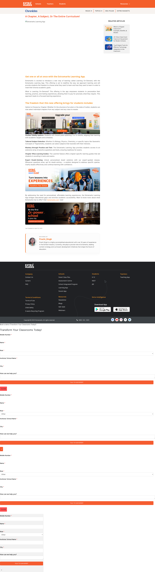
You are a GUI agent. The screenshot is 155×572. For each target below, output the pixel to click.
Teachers (50, 4)
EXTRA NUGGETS (123, 11)
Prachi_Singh (45, 239)
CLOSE (3, 389)
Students (62, 4)
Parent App (62, 291)
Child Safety (29, 308)
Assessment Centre (65, 281)
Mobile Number (6, 335)
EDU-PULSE (109, 11)
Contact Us (29, 277)
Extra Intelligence (99, 297)
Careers (28, 281)
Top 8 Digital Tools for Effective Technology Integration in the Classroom (121, 48)
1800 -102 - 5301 (83, 320)
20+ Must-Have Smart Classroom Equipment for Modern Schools (121, 39)
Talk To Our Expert (76, 382)
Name (2, 342)
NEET (94, 281)
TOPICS (98, 11)
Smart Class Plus (64, 277)
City (2, 366)
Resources (124, 4)
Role (2, 350)
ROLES (88, 11)
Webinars (62, 310)
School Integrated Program (68, 284)
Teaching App (125, 277)
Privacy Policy (30, 304)
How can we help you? (8, 373)
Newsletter (62, 300)
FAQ (26, 284)
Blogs (60, 303)
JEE (93, 284)
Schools (38, 4)
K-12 (93, 277)
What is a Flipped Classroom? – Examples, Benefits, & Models (120, 30)
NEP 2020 (62, 307)
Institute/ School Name (8, 358)
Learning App (63, 288)
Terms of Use (30, 301)
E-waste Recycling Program (34, 311)
